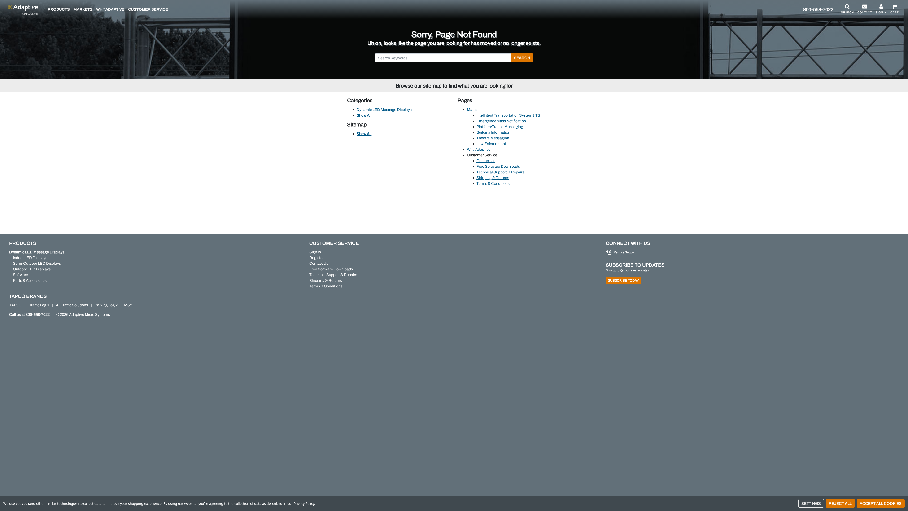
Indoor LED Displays (30, 258)
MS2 (128, 305)
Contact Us (485, 161)
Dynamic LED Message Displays (384, 110)
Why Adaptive (478, 149)
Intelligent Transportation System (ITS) (509, 115)
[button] (847, 9)
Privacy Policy (304, 503)
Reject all (840, 504)
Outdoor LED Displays (32, 269)
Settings (811, 504)
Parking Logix (106, 305)
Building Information (493, 132)
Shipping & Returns (492, 178)
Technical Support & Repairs (500, 172)
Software (20, 275)
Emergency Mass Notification (501, 121)
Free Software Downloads (498, 166)
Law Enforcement (491, 144)
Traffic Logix (39, 305)
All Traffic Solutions (72, 305)
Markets (473, 110)
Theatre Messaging (492, 138)
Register (316, 258)
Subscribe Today (623, 280)
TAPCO (15, 305)
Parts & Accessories (30, 280)
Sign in (315, 252)
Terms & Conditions (493, 183)
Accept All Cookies (881, 504)
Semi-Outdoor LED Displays (37, 263)
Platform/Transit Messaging (499, 127)
